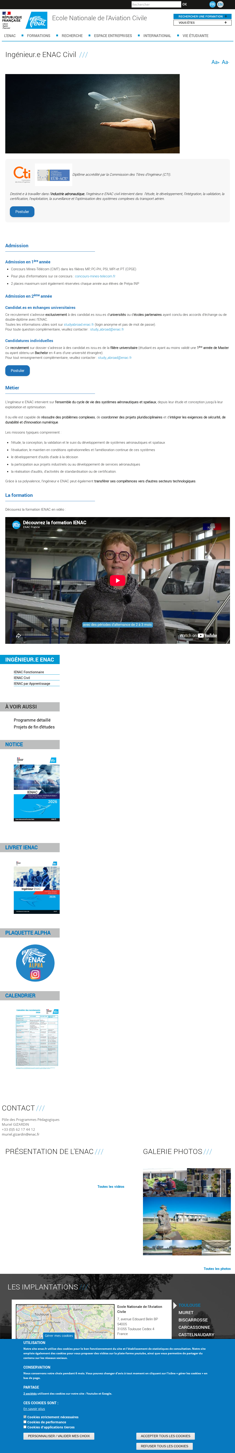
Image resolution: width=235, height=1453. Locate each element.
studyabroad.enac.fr (79, 324)
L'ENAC (10, 35)
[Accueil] (25, 20)
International (157, 35)
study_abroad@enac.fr (107, 329)
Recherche (72, 35)
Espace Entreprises (113, 35)
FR (212, 4)
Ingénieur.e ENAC (29, 659)
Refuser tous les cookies (164, 1446)
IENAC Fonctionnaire (29, 672)
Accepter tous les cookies (165, 1436)
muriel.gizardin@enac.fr (20, 1134)
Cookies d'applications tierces (51, 1427)
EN (220, 4)
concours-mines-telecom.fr (95, 276)
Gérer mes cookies (59, 1335)
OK (184, 4)
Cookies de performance (46, 1422)
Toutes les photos (217, 1268)
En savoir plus (34, 1409)
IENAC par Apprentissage (32, 683)
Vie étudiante (195, 35)
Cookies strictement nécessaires (52, 1417)
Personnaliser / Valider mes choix (59, 1436)
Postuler (22, 211)
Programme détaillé (32, 720)
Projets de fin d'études (34, 727)
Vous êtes (187, 22)
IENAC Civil (22, 678)
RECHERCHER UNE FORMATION (201, 16)
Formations (38, 35)
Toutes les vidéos (111, 1186)
